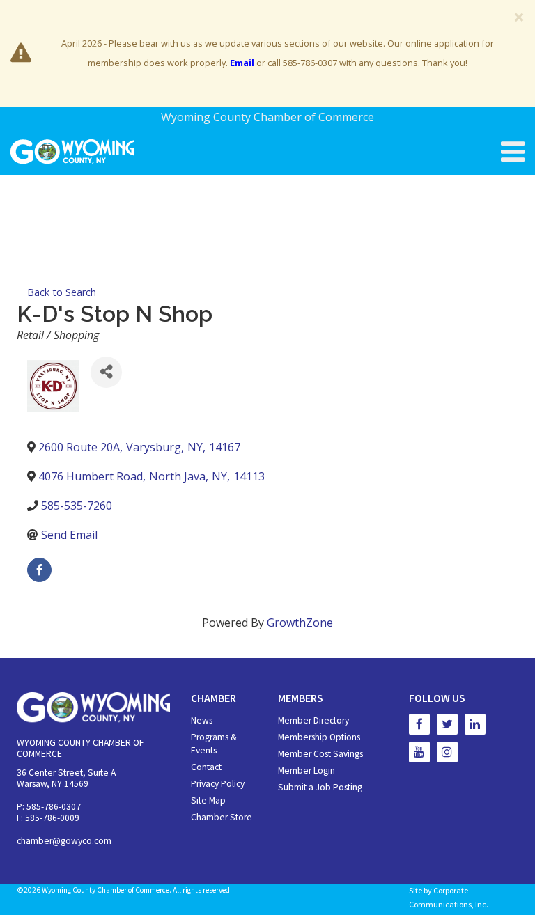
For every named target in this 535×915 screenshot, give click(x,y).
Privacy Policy (218, 784)
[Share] (106, 372)
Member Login (306, 770)
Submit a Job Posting (320, 787)
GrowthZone (300, 622)
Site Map (208, 800)
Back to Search (61, 292)
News (201, 720)
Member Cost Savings (320, 754)
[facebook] (39, 570)
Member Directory (313, 720)
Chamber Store (221, 817)
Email (242, 62)
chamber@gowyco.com (64, 841)
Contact (206, 767)
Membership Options (319, 737)
